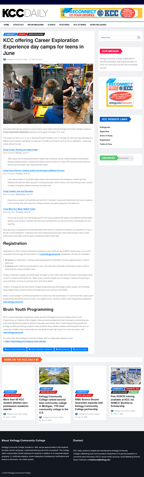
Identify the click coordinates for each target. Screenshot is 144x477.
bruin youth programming (16, 349)
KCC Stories (80, 24)
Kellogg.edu (105, 127)
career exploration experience (41, 349)
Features (64, 24)
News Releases (98, 24)
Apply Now (104, 131)
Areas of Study (106, 135)
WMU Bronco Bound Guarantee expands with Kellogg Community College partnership (87, 404)
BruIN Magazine (36, 24)
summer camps (80, 349)
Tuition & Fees (106, 144)
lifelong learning (63, 349)
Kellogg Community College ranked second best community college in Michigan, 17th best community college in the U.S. (51, 404)
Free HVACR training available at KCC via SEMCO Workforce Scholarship (121, 401)
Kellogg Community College (17, 59)
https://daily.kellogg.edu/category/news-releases (25, 341)
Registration (105, 140)
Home (6, 24)
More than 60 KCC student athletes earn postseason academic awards (13, 404)
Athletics (18, 24)
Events (51, 24)
